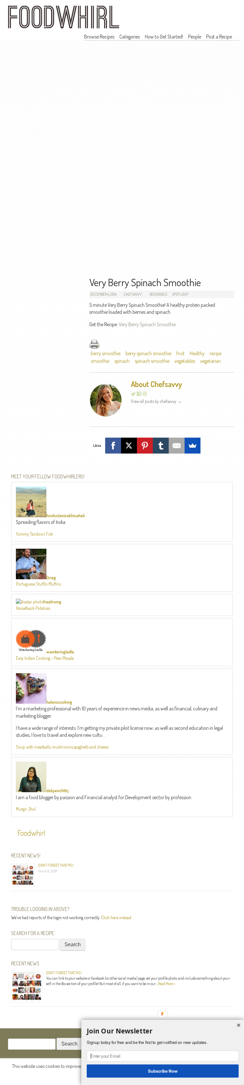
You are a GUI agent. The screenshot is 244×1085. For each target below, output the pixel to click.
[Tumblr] (161, 446)
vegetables (184, 361)
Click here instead (116, 917)
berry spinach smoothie (148, 353)
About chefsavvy (156, 384)
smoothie (100, 361)
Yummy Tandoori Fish (34, 534)
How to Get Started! (164, 36)
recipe (215, 353)
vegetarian (210, 361)
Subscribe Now (163, 1071)
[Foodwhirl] (63, 19)
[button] (163, 1031)
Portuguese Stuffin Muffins (38, 584)
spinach (122, 361)
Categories (129, 36)
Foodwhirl (31, 833)
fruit (180, 353)
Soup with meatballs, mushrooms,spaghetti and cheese (62, 747)
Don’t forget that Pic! (56, 865)
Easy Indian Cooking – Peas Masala (45, 658)
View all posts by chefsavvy (156, 401)
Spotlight (180, 294)
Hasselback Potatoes (33, 608)
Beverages (158, 294)
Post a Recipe (219, 36)
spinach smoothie (152, 361)
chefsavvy (133, 294)
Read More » (166, 983)
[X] (129, 446)
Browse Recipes (99, 36)
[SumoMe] (192, 446)
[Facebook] (113, 446)
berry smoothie (105, 353)
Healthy (197, 353)
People (194, 36)
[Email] (177, 446)
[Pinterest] (145, 446)
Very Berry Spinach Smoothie (147, 324)
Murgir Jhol (26, 809)
